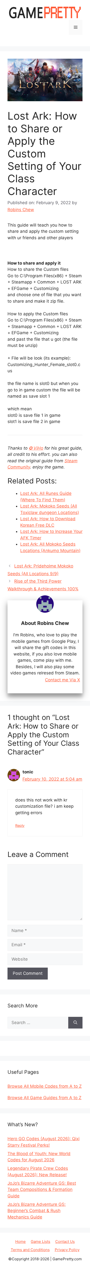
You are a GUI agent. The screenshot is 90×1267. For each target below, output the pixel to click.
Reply (19, 825)
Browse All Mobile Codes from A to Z (45, 1086)
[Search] (75, 1023)
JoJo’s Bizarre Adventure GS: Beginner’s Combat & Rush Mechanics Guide (37, 1211)
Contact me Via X (62, 680)
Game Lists (40, 1241)
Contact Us (65, 1241)
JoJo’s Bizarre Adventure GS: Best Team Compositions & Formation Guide (42, 1189)
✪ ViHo (36, 448)
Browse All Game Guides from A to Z (45, 1097)
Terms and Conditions (30, 1249)
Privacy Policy (67, 1249)
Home (20, 1241)
